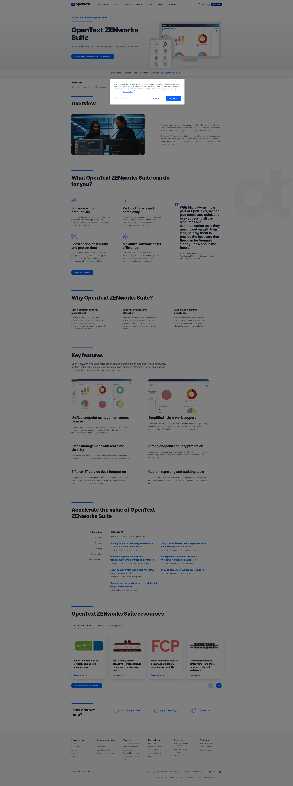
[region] (147, 92)
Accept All (173, 98)
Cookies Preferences (121, 98)
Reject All (156, 98)
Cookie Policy (128, 92)
